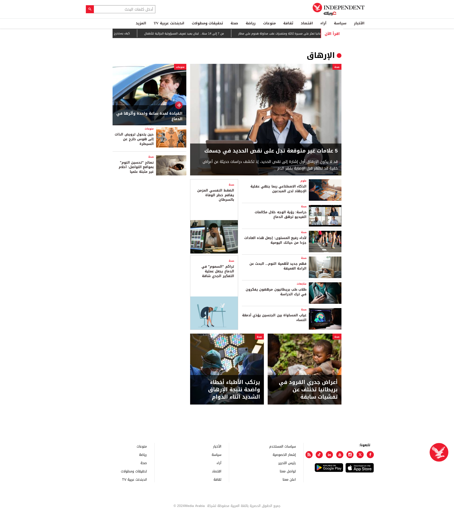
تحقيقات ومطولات (207, 23)
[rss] (309, 454)
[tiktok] (319, 454)
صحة (234, 23)
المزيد (141, 23)
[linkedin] (329, 454)
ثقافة (288, 23)
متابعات (301, 283)
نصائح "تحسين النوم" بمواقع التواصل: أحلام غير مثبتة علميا (136, 167)
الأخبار (359, 23)
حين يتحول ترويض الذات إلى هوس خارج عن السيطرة (134, 139)
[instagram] (350, 454)
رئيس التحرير (287, 463)
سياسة (340, 23)
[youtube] (339, 454)
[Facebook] (370, 454)
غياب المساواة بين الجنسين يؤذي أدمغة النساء (274, 317)
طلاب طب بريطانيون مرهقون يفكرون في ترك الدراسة (276, 291)
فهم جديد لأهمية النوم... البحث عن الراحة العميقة (277, 266)
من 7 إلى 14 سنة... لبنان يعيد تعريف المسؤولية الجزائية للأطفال (197, 33)
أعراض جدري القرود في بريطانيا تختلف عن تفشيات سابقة (308, 390)
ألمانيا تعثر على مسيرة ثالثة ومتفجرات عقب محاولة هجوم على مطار (293, 33)
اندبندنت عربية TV (169, 23)
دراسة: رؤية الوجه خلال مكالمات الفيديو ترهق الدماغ (280, 214)
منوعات (269, 23)
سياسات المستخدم (282, 446)
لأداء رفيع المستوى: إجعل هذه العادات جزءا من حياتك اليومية (275, 240)
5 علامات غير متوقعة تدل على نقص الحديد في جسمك (271, 151)
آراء (323, 23)
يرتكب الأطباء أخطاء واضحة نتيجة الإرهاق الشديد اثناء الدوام (234, 390)
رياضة (251, 23)
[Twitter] (360, 454)
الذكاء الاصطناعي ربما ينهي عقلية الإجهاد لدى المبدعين (278, 188)
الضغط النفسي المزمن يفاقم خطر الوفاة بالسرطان (215, 195)
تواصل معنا (288, 471)
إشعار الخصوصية (284, 454)
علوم (303, 180)
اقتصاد (307, 23)
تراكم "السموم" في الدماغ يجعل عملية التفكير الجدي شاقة (217, 271)
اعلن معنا (289, 479)
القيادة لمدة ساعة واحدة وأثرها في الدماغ (149, 116)
